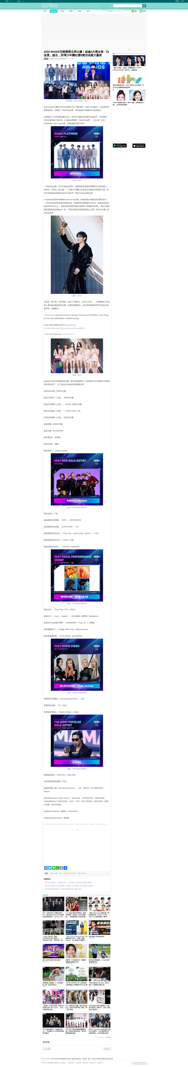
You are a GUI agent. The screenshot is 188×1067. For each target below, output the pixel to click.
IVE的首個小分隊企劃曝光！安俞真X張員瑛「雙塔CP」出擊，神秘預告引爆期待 (99, 1007)
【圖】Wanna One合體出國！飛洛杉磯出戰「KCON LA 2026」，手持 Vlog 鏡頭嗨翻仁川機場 (99, 915)
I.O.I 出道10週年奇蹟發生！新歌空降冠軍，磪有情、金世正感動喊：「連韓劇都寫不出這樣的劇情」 (76, 915)
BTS (60, 873)
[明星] (62, 11)
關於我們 (71, 1063)
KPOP (46, 59)
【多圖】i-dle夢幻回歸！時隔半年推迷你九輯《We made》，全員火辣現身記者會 (53, 1007)
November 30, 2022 (68, 334)
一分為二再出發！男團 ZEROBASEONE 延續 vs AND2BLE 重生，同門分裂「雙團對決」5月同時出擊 (53, 938)
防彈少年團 (53, 873)
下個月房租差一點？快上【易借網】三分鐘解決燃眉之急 (99, 984)
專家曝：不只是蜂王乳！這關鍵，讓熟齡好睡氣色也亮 (76, 961)
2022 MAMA (82, 873)
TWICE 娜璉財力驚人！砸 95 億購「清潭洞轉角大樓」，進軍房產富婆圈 (128, 104)
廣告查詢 (93, 1063)
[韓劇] (71, 11)
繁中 (177, 1)
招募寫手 (100, 1063)
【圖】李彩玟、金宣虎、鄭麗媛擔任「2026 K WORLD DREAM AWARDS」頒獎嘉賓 (127, 69)
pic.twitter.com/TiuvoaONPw (73, 328)
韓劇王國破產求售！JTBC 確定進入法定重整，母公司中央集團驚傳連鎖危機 (128, 86)
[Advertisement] (77, 846)
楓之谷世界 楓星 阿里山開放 (51, 960)
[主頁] (45, 11)
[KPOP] (54, 11)
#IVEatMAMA (70, 325)
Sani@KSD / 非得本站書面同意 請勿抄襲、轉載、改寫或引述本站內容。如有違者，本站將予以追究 (75, 824)
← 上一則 (47, 1049)
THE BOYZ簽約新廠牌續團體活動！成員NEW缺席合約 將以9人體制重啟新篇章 (76, 1031)
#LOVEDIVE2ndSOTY (53, 328)
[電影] (80, 11)
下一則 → (107, 1049)
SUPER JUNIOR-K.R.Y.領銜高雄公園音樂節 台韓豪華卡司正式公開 (76, 984)
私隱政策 (85, 1063)
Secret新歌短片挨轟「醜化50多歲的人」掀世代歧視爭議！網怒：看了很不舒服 (76, 1007)
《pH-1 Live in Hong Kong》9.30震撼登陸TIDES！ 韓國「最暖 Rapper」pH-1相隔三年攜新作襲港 (76, 938)
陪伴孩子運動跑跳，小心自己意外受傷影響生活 (99, 961)
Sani (69, 59)
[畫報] (89, 11)
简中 (182, 1)
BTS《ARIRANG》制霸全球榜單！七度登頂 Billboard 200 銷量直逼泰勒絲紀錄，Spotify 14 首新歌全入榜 (53, 915)
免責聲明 (78, 1063)
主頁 (42, 1059)
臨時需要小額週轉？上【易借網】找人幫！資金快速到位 (53, 984)
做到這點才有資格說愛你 (96, 936)
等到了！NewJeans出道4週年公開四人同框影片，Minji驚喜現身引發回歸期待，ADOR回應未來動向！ (99, 1031)
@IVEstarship (50, 315)
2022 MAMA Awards (69, 873)
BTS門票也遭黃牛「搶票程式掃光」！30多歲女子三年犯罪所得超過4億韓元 (53, 1031)
